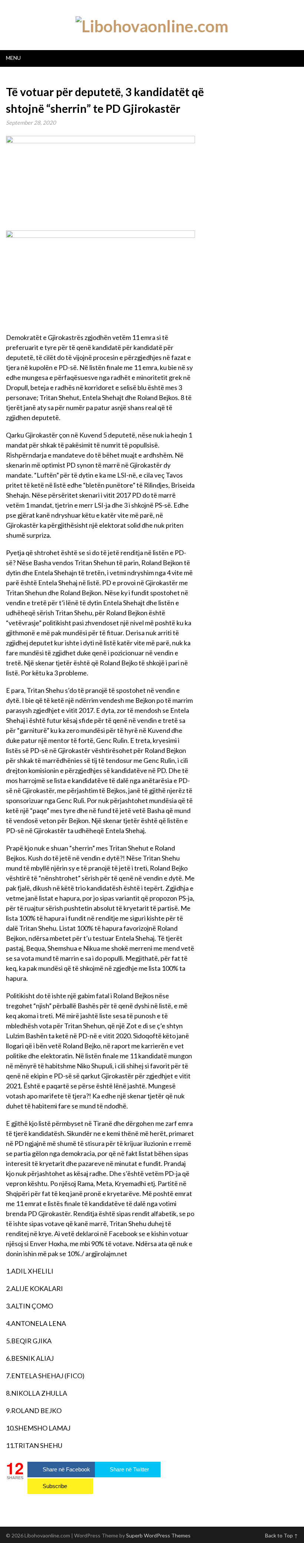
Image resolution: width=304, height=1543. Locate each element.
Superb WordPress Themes (158, 1535)
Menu (13, 58)
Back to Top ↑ (281, 1535)
